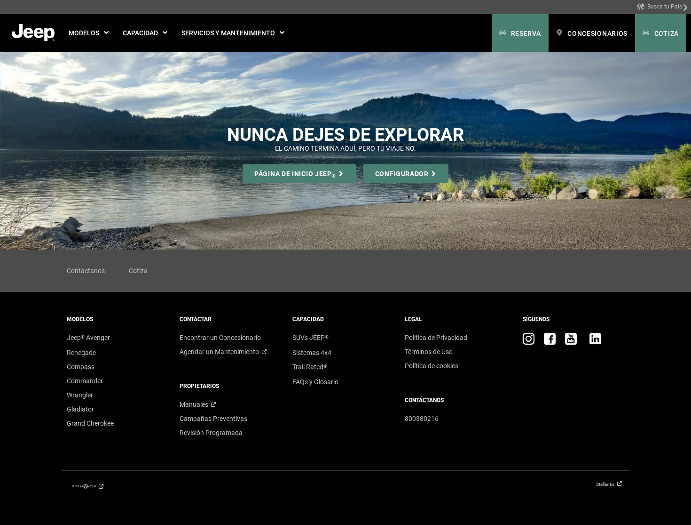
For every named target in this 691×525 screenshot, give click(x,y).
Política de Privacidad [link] (436, 337)
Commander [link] (85, 381)
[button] (89, 33)
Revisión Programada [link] (211, 432)
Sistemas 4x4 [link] (311, 352)
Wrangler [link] (80, 395)
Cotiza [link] (138, 270)
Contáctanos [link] (86, 270)
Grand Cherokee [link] (90, 423)
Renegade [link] (81, 352)
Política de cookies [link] (431, 366)
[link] (662, 7)
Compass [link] (80, 367)
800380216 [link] (422, 418)
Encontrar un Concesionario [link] (220, 337)
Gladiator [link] (80, 409)
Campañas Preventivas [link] (213, 418)
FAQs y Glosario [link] (315, 382)
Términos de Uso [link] (429, 351)
